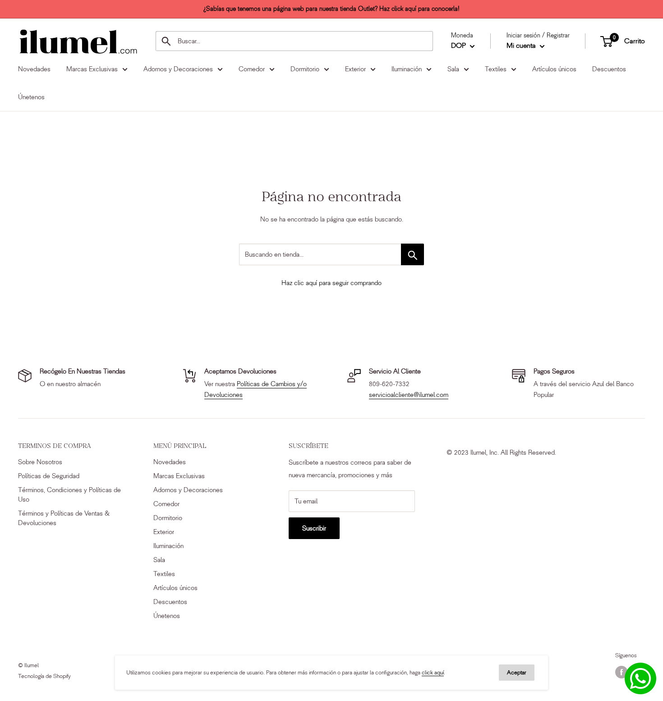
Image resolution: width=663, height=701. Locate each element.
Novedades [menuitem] (34, 69)
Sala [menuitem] (453, 69)
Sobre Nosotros (40, 462)
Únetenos (166, 616)
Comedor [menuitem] (252, 69)
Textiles (164, 574)
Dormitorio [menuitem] (304, 69)
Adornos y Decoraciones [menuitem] (178, 69)
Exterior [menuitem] (355, 69)
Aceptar (516, 672)
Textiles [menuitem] (495, 69)
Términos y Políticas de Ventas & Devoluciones (64, 518)
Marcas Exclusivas (179, 476)
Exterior (163, 532)
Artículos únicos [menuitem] (554, 69)
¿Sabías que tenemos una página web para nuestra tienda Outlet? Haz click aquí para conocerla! (331, 9)
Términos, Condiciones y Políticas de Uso (69, 494)
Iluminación (168, 546)
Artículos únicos (175, 588)
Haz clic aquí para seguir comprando (331, 283)
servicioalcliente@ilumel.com (408, 395)
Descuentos (170, 602)
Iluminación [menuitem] (406, 69)
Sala (159, 560)
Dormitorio (167, 518)
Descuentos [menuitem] (609, 69)
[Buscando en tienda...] (412, 254)
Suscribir (314, 528)
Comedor (166, 504)
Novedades (169, 462)
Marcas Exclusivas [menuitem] (92, 69)
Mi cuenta (522, 46)
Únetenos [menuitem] (31, 97)
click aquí (433, 672)
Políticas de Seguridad (48, 476)
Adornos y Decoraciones (188, 490)
